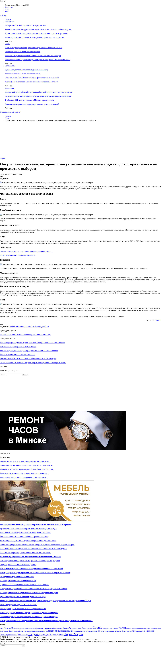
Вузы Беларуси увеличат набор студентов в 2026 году (26, 70)
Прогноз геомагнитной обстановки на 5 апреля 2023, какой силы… (27, 465)
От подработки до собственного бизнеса (17, 577)
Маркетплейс (67, 631)
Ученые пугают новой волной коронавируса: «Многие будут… (25, 461)
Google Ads (106, 628)
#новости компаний (44, 628)
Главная (8, 19)
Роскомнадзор (5, 635)
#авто (1, 628)
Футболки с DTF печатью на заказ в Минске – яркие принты (29, 100)
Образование (10, 66)
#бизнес (14, 628)
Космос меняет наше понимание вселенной (22, 52)
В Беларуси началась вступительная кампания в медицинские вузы (29, 593)
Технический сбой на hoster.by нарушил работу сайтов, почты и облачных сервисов (38, 92)
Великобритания (156, 628)
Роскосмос (13, 635)
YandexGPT (135, 628)
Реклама (150, 630)
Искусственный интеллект (34, 631)
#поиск (66, 628)
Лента (7, 9)
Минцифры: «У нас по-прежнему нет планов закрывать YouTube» (26, 469)
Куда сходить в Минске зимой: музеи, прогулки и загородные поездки (28, 529)
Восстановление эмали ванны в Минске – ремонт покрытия (24, 537)
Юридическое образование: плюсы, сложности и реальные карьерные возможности (33, 589)
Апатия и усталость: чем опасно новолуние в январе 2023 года (25, 335)
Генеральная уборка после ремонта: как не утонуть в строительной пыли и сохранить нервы (37, 545)
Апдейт (148, 628)
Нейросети (92, 631)
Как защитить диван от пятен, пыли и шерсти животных (23, 609)
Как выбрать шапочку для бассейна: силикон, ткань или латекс (25, 533)
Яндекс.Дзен (44, 635)
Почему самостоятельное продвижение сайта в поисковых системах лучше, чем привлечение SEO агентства (46, 621)
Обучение (101, 631)
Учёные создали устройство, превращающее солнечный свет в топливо (33, 48)
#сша (84, 628)
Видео (2, 631)
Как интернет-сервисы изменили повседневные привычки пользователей (34, 38)
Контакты (9, 7)
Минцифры (78, 631)
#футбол (89, 628)
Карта (7, 11)
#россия (73, 628)
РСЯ (143, 631)
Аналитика (142, 628)
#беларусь (7, 628)
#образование (58, 628)
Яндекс (33, 634)
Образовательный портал (10, 112)
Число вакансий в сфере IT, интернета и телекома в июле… (24, 477)
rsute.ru (158, 320)
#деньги (32, 628)
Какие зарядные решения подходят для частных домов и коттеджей (32, 104)
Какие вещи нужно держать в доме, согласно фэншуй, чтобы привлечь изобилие (32, 343)
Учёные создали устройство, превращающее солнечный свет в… (26, 251)
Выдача (6, 631)
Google (97, 627)
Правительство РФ (128, 631)
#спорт (80, 628)
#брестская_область (24, 628)
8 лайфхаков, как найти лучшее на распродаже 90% (25, 25)
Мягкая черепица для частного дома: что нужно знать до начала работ (28, 541)
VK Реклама (126, 628)
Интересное (9, 21)
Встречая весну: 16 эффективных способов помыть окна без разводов (33, 56)
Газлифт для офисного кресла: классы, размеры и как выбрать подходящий (30, 561)
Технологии (9, 88)
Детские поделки (14, 631)
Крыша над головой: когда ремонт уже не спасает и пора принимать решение (36, 34)
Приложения (138, 631)
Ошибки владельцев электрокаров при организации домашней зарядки (29, 617)
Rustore (115, 628)
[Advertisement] (80, 139)
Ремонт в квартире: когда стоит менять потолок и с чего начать (25, 553)
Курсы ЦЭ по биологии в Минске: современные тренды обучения (31, 82)
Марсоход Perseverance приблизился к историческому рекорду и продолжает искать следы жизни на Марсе (45, 601)
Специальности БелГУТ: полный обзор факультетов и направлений (32, 78)
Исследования (53, 630)
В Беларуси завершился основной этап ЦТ (18, 581)
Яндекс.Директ (57, 634)
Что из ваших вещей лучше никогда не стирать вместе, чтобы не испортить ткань (37, 60)
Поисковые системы (113, 631)
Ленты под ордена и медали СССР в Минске (18, 605)
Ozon (110, 628)
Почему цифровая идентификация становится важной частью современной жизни (38, 96)
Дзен (21, 631)
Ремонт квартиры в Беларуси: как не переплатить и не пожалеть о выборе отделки (38, 30)
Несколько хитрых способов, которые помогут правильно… (24, 473)
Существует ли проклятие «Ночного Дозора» (18, 565)
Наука (7, 44)
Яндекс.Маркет (73, 634)
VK (120, 628)
